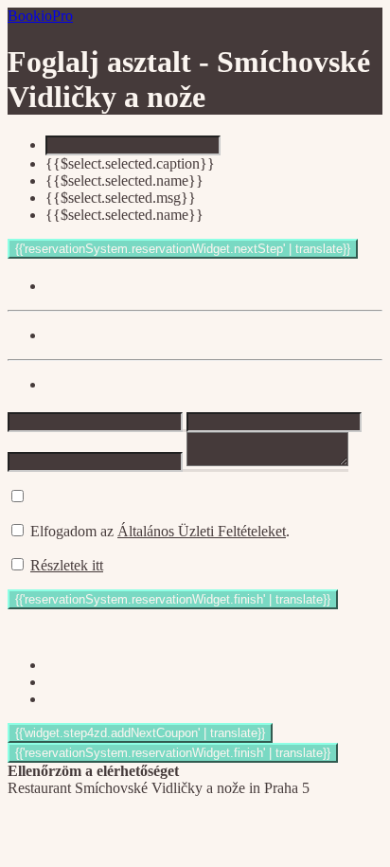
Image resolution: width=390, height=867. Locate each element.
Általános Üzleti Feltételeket (201, 531)
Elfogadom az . (160, 531)
